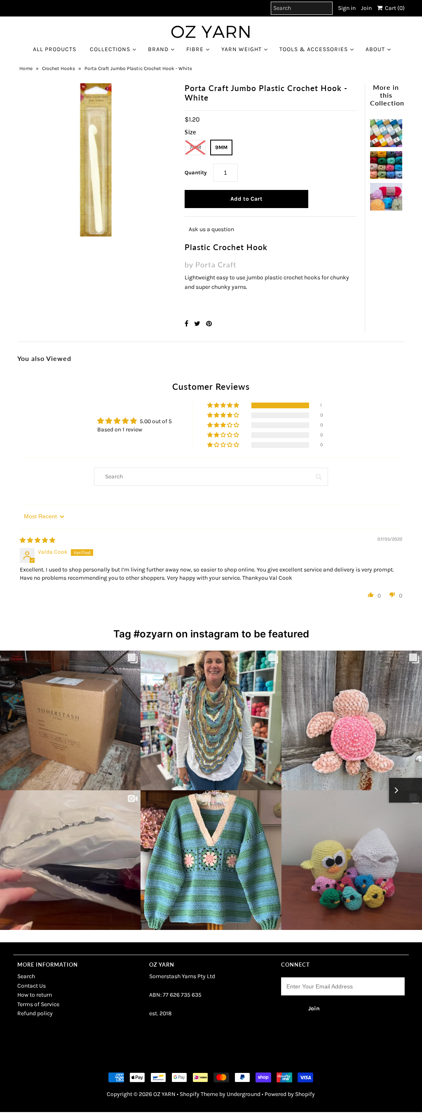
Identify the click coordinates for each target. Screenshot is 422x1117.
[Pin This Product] (209, 324)
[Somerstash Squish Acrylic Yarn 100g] (386, 131)
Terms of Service (38, 1004)
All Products (54, 49)
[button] (223, 406)
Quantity (196, 172)
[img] (37, 540)
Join (366, 8)
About (375, 49)
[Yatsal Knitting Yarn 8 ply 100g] (386, 163)
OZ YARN (164, 1094)
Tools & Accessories (313, 49)
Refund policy (35, 1013)
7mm (195, 147)
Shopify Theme (199, 1094)
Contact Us (31, 985)
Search (26, 976)
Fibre (195, 49)
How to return (34, 994)
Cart (393, 8)
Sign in (347, 8)
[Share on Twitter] (198, 324)
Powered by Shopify (290, 1094)
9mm (221, 147)
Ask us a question (211, 229)
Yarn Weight (241, 49)
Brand (158, 49)
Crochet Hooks (58, 68)
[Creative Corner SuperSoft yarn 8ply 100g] (386, 195)
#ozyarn (153, 634)
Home (26, 68)
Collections (110, 49)
